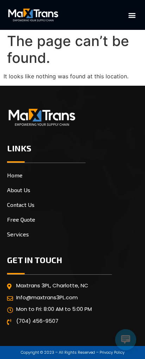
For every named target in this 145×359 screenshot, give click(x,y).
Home (15, 175)
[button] (132, 15)
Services (18, 234)
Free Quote (21, 219)
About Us (18, 190)
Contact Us (20, 204)
